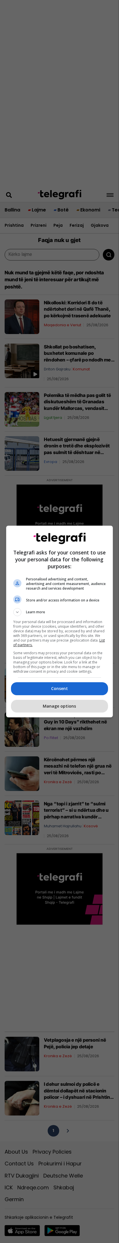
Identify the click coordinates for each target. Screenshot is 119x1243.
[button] (59, 612)
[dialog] (59, 621)
